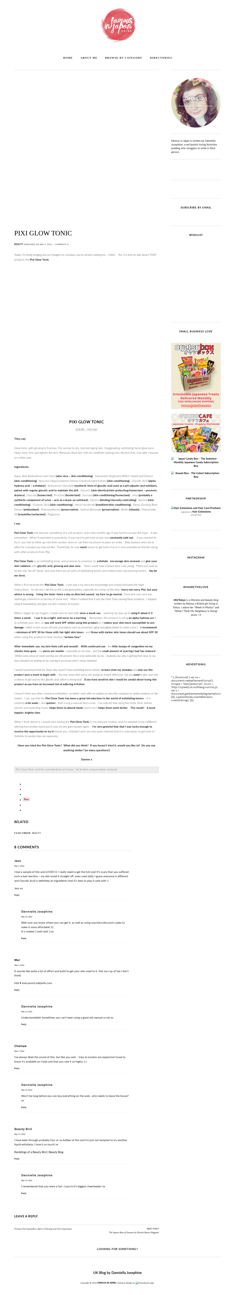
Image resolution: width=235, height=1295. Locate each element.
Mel (17, 960)
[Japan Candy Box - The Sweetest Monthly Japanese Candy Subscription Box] (196, 466)
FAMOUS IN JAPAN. (106, 1283)
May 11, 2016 (19, 1134)
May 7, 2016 (19, 1051)
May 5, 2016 (46, 244)
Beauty (18, 244)
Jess (17, 861)
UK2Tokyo (179, 600)
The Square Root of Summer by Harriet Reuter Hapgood (134, 1231)
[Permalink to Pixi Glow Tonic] (86, 222)
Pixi (47, 552)
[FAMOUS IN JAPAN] (117, 42)
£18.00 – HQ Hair (87, 429)
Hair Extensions (201, 511)
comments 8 (61, 244)
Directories (161, 57)
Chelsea (20, 1046)
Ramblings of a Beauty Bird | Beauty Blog (38, 1152)
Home (68, 57)
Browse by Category (123, 57)
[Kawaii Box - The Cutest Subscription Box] (196, 477)
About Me (89, 57)
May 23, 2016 (26, 917)
